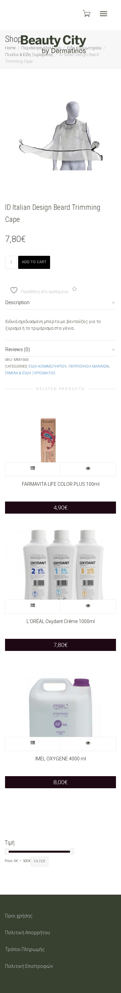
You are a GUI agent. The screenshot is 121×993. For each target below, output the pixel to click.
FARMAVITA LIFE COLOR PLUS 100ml (60, 484)
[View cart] (86, 13)
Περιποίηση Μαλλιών (89, 366)
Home (10, 48)
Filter (39, 861)
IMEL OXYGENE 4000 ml (60, 758)
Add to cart (34, 262)
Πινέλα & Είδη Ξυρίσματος (30, 373)
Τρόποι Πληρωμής (25, 949)
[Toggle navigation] (103, 13)
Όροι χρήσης (19, 915)
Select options (33, 469)
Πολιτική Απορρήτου (27, 932)
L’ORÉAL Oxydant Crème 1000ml (61, 621)
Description (17, 302)
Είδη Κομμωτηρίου (48, 366)
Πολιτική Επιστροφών (29, 966)
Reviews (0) (17, 349)
